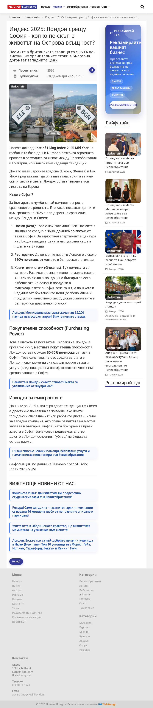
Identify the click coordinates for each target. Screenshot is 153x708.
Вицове (17, 599)
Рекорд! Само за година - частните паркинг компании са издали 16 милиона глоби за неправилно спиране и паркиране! (52, 511)
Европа (83, 627)
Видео (16, 586)
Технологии (86, 607)
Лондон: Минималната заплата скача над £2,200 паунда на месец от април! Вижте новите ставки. (48, 315)
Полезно (84, 598)
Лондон (84, 586)
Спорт (83, 645)
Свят (82, 603)
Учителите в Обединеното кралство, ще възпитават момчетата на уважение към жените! (51, 528)
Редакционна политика (27, 612)
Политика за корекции (26, 617)
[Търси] (142, 7)
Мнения (84, 631)
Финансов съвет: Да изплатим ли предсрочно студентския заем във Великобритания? (46, 495)
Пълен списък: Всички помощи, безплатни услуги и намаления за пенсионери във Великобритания (51, 453)
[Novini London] (22, 7)
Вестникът (19, 621)
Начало (14, 17)
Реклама (17, 594)
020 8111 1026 (21, 685)
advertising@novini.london (28, 694)
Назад (16, 561)
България (85, 622)
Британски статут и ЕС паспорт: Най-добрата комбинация (120, 260)
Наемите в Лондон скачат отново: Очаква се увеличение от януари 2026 (45, 384)
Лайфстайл (32, 17)
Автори (16, 590)
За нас (16, 608)
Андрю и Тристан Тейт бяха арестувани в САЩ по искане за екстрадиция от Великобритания (121, 361)
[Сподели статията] (92, 70)
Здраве (84, 640)
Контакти (18, 603)
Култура (84, 636)
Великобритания (90, 581)
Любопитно (86, 590)
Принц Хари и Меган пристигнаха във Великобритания (119, 162)
